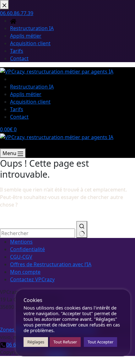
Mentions (21, 241)
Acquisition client (30, 101)
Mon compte (25, 271)
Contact (19, 116)
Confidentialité (27, 249)
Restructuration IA (32, 86)
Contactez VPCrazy (32, 279)
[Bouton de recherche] (81, 229)
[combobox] (37, 233)
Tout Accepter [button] (100, 342)
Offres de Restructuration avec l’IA (50, 264)
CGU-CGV (21, 256)
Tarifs (16, 109)
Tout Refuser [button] (65, 342)
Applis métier (25, 94)
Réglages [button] (35, 342)
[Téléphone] (3, 144)
